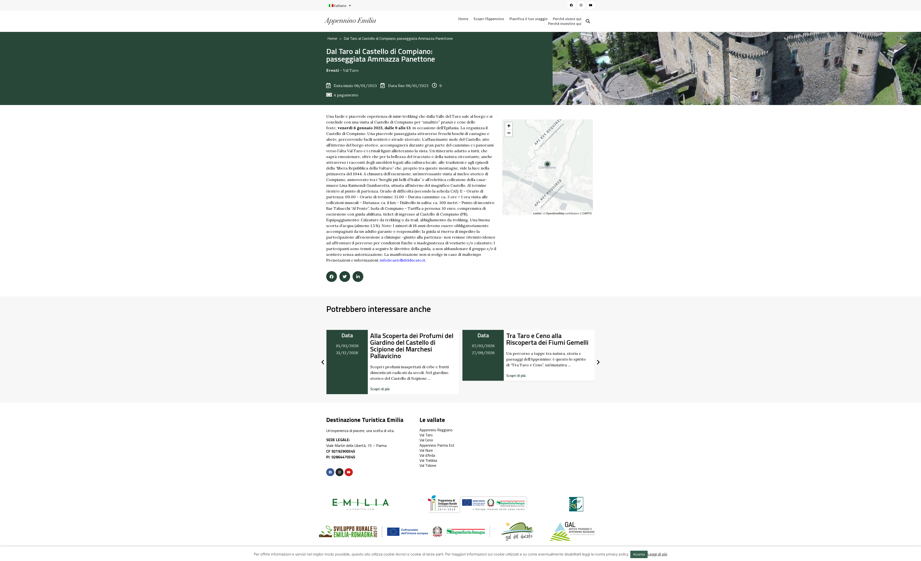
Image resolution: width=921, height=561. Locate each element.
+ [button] (508, 126)
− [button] (508, 133)
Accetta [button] (639, 554)
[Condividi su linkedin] (358, 276)
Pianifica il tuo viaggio (528, 18)
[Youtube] (591, 5)
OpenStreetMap (555, 213)
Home (463, 18)
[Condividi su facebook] (331, 276)
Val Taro (351, 70)
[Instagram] (581, 5)
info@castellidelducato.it (402, 260)
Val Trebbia (428, 460)
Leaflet (537, 213)
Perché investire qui (564, 23)
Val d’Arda (427, 455)
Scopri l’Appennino (488, 18)
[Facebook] (571, 5)
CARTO (587, 213)
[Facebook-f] (330, 472)
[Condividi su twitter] (344, 276)
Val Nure (426, 450)
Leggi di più (657, 554)
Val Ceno (426, 440)
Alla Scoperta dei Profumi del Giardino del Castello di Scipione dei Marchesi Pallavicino (411, 345)
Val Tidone (427, 465)
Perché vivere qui (567, 18)
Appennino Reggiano (436, 430)
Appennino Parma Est (437, 445)
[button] (380, 389)
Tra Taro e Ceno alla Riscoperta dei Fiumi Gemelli (547, 338)
